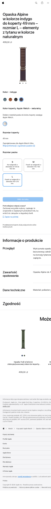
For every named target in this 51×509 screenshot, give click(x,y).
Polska (5, 481)
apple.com (6, 406)
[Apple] (3, 428)
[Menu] (48, 3)
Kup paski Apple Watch (24, 429)
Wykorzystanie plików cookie (29, 487)
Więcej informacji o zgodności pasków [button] (18, 146)
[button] (36, 3)
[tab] (19, 83)
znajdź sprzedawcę (24, 477)
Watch (10, 429)
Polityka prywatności (10, 487)
